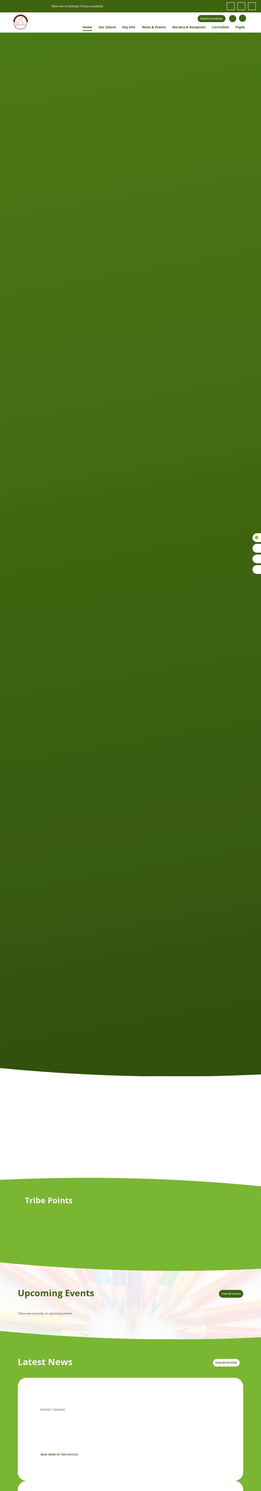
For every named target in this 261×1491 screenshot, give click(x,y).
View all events (231, 1293)
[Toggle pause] (231, 6)
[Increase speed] (252, 6)
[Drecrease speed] (241, 6)
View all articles (226, 1362)
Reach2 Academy (211, 18)
